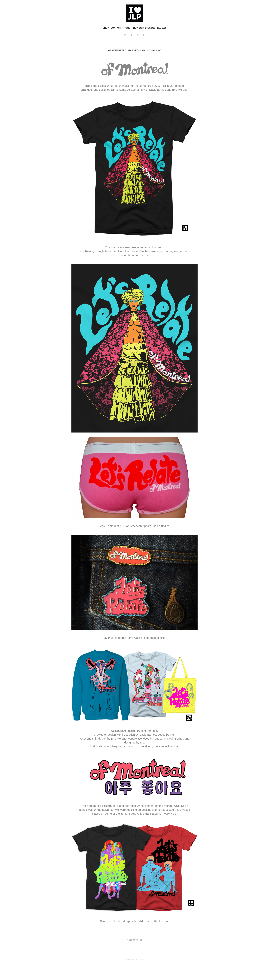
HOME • (128, 28)
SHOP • (106, 28)
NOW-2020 (138, 28)
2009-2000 (161, 28)
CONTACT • (116, 28)
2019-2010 (150, 28)
